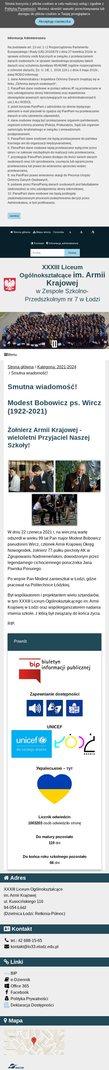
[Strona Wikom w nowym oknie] (16, 1066)
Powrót (20, 641)
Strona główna (21, 232)
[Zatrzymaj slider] (54, 344)
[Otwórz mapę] (34, 1042)
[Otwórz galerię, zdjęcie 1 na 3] (31, 476)
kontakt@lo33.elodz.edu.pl (34, 947)
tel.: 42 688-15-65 (26, 940)
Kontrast (38, 243)
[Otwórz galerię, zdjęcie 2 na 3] (78, 476)
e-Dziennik (20, 980)
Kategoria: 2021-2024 (56, 367)
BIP (13, 973)
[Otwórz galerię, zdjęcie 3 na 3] (54, 510)
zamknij (14, 215)
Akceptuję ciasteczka (54, 21)
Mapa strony (43, 232)
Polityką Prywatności (20, 9)
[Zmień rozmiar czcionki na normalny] (70, 232)
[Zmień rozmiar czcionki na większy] (81, 232)
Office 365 (19, 986)
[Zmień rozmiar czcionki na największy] (93, 232)
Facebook (19, 992)
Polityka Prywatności (29, 999)
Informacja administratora (63, 243)
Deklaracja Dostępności (32, 1005)
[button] (6, 330)
